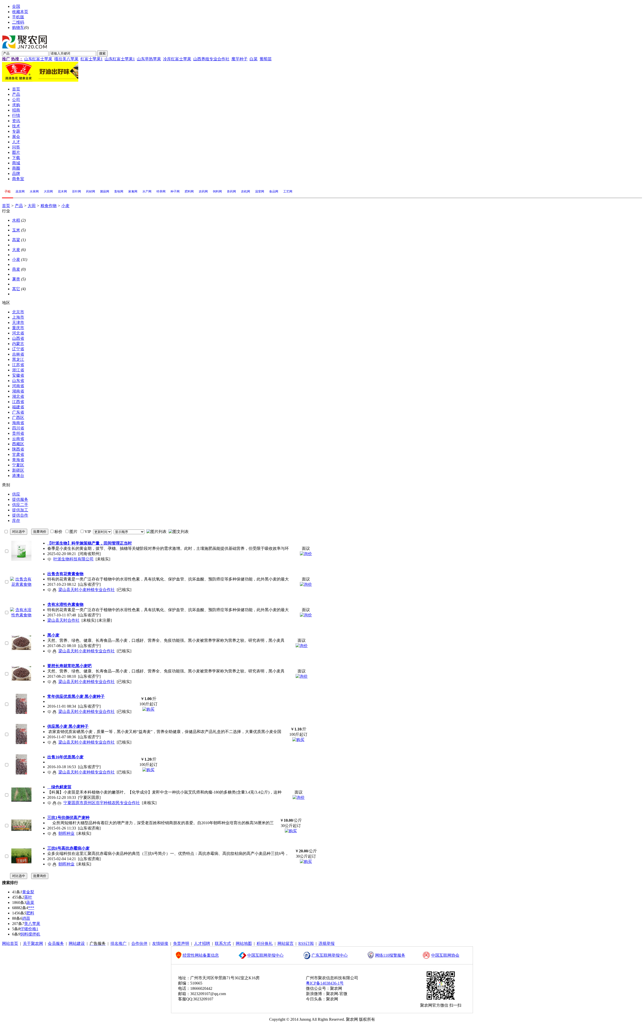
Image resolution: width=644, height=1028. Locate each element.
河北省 (18, 333)
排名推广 (118, 943)
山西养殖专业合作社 (211, 59)
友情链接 (160, 943)
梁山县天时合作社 (63, 620)
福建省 (18, 407)
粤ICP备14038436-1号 (325, 983)
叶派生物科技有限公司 (73, 559)
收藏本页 (20, 12)
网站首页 (10, 943)
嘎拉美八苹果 (66, 59)
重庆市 (18, 328)
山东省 (18, 380)
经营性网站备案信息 (201, 955)
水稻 (16, 220)
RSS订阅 (306, 943)
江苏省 (18, 365)
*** (31, 908)
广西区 (18, 417)
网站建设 (77, 943)
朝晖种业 (66, 833)
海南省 (18, 423)
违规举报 (326, 943)
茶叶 (28, 897)
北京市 (18, 312)
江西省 (18, 402)
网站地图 (244, 943)
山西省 (18, 338)
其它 (16, 289)
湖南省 (18, 391)
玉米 (16, 230)
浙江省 (18, 370)
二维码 (18, 22)
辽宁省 (18, 349)
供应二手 (20, 505)
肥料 (30, 913)
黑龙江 (18, 359)
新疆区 (18, 470)
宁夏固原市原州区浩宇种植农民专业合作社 (101, 803)
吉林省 (18, 354)
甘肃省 (18, 454)
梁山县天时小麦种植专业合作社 (86, 590)
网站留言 (285, 943)
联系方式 (223, 943)
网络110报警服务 (390, 955)
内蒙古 (18, 343)
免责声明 (181, 943)
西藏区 (18, 444)
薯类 (16, 279)
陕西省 (18, 449)
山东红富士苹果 (38, 59)
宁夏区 (18, 465)
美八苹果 (32, 923)
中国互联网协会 (445, 955)
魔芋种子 (239, 59)
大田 (32, 206)
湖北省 (18, 396)
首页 (6, 206)
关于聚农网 (33, 943)
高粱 (16, 240)
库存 (16, 520)
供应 (16, 494)
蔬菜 (30, 902)
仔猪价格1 (29, 929)
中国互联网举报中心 (265, 955)
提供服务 (20, 499)
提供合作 (20, 515)
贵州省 (18, 433)
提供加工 (20, 510)
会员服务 (56, 943)
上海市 (18, 317)
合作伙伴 (139, 943)
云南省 (18, 438)
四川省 (18, 428)
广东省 (18, 412)
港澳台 (18, 475)
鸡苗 (26, 918)
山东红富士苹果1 (120, 59)
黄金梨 (28, 892)
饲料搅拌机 (30, 934)
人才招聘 (202, 943)
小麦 (65, 206)
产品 (19, 206)
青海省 (18, 460)
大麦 (16, 250)
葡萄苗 (266, 59)
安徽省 (18, 375)
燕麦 (16, 269)
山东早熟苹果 (149, 59)
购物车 (18, 27)
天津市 (18, 322)
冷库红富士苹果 (177, 59)
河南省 (18, 386)
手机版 (18, 17)
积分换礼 (265, 943)
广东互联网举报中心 (329, 955)
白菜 (254, 59)
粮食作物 (49, 206)
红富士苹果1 (91, 59)
